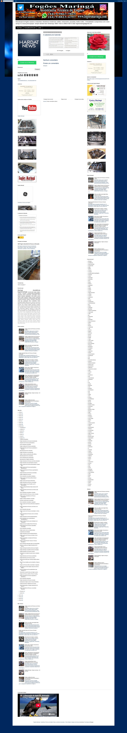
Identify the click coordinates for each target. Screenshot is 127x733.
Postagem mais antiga (79, 99)
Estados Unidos (20, 313)
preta (29, 320)
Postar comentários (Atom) (52, 101)
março (21, 437)
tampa (89, 475)
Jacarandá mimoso (23, 307)
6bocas (28, 303)
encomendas (38, 315)
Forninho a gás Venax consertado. (27, 500)
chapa (34, 303)
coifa (36, 302)
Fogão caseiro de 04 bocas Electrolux (27, 480)
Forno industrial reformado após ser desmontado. (30, 543)
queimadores (34, 310)
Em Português (60, 50)
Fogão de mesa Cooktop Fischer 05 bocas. (28, 523)
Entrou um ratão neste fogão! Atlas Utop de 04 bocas (32, 346)
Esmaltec (90, 403)
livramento (34, 318)
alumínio (22, 314)
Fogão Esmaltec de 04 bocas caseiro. (27, 551)
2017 (20, 595)
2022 (20, 419)
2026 (20, 412)
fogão (35, 292)
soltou (89, 473)
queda (31, 320)
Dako (32, 296)
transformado (90, 479)
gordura (89, 434)
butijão (35, 296)
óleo (39, 310)
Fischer (21, 298)
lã (36, 318)
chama (24, 294)
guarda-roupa (91, 436)
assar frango (29, 314)
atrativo (33, 314)
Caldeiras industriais (24, 439)
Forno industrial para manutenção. (27, 457)
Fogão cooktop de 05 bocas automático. (28, 446)
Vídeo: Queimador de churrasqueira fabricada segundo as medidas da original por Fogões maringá (32, 376)
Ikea (39, 305)
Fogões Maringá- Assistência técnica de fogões (29, 549)
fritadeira (29, 304)
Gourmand (25, 313)
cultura (25, 315)
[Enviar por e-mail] (47, 54)
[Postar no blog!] (48, 54)
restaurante (25, 300)
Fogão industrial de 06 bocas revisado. (27, 580)
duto (28, 309)
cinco (22, 309)
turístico (89, 481)
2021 (20, 420)
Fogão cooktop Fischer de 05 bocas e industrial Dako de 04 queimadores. (32, 337)
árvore (24, 323)
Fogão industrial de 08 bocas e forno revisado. (29, 494)
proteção (29, 310)
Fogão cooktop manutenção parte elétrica (28, 454)
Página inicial (64, 99)
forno (39, 294)
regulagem (28, 296)
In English (68, 50)
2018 (20, 426)
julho (21, 432)
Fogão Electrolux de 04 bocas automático (28, 555)
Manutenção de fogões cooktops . (31, 359)
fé (39, 309)
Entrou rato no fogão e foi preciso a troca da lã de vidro (32, 368)
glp (21, 300)
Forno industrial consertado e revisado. (27, 492)
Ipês (18, 307)
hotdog (19, 318)
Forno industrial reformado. (25, 509)
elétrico (23, 302)
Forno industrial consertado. (25, 444)
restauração (37, 299)
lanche (21, 310)
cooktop (30, 297)
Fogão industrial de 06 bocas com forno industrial (30, 461)
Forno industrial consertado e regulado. (28, 502)
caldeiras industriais (31, 299)
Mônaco (36, 313)
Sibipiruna (27, 308)
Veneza (19, 314)
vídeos (19, 323)
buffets (38, 298)
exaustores (37, 309)
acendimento (25, 298)
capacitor (22, 315)
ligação (31, 318)
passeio (23, 320)
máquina (30, 319)
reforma (19, 305)
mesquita (38, 318)
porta (26, 320)
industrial (20, 294)
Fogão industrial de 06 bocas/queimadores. (28, 533)
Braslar (89, 401)
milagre (19, 319)
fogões (38, 292)
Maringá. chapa (32, 313)
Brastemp (24, 299)
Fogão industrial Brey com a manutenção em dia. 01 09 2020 (31, 385)
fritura (27, 302)
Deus (30, 300)
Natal (39, 313)
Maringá (20, 290)
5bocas (29, 302)
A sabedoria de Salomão (25, 531)
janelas (25, 318)
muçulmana (26, 319)
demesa (38, 302)
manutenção (31, 292)
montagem (38, 304)
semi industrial (91, 472)
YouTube (19, 27)
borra (36, 314)
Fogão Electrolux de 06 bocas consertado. (28, 472)
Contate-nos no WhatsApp (27, 62)
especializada (32, 309)
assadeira (25, 314)
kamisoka (82, 722)
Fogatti (31, 303)
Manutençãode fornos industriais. (26, 455)
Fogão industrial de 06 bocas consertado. (28, 482)
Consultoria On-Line (30, 27)
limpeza (23, 296)
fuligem (19, 303)
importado (22, 318)
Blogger (91, 722)
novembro (22, 427)
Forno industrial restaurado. (25, 578)
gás (36, 298)
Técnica (19, 293)
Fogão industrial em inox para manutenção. (28, 441)
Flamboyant (36, 305)
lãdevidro (24, 310)
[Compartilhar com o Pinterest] (52, 54)
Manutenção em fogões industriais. (27, 459)
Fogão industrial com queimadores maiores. (28, 462)
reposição (34, 320)
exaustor (90, 431)
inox (18, 310)
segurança (23, 305)
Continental (33, 302)
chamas (19, 309)
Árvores (21, 323)
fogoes (19, 296)
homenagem (90, 437)
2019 (20, 424)
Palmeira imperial (34, 307)
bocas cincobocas (91, 321)
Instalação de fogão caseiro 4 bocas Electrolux (29, 581)
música (36, 319)
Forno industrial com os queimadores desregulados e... (27, 519)
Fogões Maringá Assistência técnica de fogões (29, 548)
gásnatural (34, 304)
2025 (20, 414)
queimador (28, 294)
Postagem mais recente (48, 99)
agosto (21, 431)
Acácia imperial (31, 305)
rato (37, 310)
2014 (20, 600)
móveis (34, 319)
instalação (20, 299)
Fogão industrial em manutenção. (26, 452)
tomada (89, 478)
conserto (24, 293)
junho (21, 434)
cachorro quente (91, 422)
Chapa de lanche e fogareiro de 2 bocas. (28, 583)
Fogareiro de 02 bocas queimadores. (27, 442)
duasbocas (25, 309)
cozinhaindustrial (32, 298)
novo (39, 319)
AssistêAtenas (91, 398)
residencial (38, 297)
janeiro (21, 593)
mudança (22, 319)
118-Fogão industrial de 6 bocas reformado (28, 244)
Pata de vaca (90, 364)
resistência (38, 320)
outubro (21, 429)
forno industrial (24, 304)
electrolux (19, 304)
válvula (26, 305)
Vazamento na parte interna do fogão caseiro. (29, 572)
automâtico (34, 300)
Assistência (36, 290)
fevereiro (22, 591)
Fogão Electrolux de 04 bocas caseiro (27, 557)
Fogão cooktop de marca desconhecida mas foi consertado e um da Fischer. (32, 401)
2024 (20, 415)
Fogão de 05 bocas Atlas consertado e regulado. (29, 564)
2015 (20, 598)
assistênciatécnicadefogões (33, 293)
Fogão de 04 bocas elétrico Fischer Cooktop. (29, 573)
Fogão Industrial (24, 297)
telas (89, 476)
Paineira (28, 307)
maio (21, 436)
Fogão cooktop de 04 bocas (25, 474)
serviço (19, 297)
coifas (19, 300)
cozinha (33, 297)
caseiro (38, 296)
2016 (20, 596)
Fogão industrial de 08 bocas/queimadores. (28, 516)
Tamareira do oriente (33, 308)
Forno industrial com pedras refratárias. (28, 476)
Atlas (19, 298)
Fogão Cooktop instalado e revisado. (27, 498)
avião (39, 308)
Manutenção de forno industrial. (26, 450)
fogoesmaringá (22, 292)
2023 (20, 417)
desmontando (29, 315)
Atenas (89, 400)
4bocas (25, 303)
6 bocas (89, 397)
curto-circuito (37, 303)
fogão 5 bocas (91, 433)
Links (39, 27)
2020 (20, 422)
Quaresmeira (22, 308)
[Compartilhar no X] (49, 54)
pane (27, 310)
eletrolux (33, 315)
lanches (28, 318)
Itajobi (28, 313)
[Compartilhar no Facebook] (51, 54)
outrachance (20, 320)
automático (34, 294)
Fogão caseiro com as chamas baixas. (27, 530)
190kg (89, 394)
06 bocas (22, 303)
